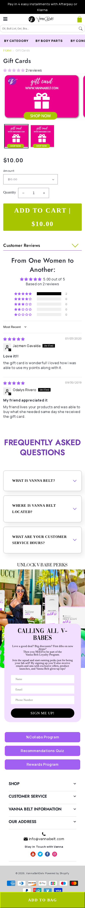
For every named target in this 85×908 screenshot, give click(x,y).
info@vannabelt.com (46, 838)
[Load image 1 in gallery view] (16, 136)
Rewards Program (43, 764)
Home (7, 50)
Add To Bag (42, 900)
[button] (79, 19)
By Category (16, 41)
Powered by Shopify (57, 873)
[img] (14, 339)
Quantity (9, 192)
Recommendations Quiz (42, 750)
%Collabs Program (42, 737)
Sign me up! (42, 713)
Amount (8, 171)
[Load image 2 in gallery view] (42, 136)
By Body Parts (49, 41)
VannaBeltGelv (35, 873)
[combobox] (38, 28)
